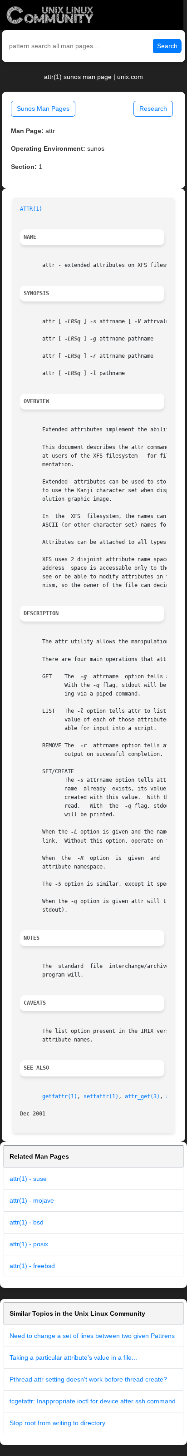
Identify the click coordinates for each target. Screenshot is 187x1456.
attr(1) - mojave (32, 1200)
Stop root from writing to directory (57, 1422)
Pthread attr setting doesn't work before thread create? (88, 1379)
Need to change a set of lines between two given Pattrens (92, 1335)
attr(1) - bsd (27, 1222)
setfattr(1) (101, 1096)
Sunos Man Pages (43, 108)
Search (167, 45)
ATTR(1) (31, 209)
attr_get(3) (142, 1096)
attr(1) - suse (28, 1178)
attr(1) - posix (29, 1244)
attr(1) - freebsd (32, 1265)
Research (153, 108)
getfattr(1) (59, 1096)
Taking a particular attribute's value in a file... (73, 1357)
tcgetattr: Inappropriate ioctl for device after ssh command (93, 1401)
